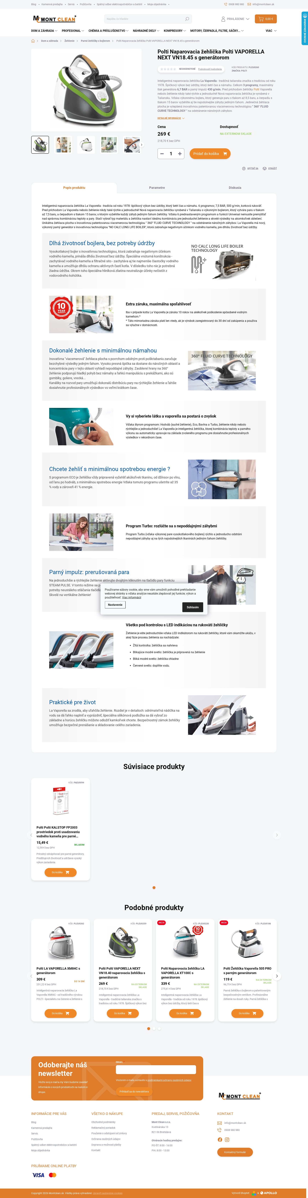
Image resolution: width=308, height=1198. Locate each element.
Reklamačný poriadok (103, 1127)
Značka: (239, 71)
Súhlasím (193, 607)
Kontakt (95, 1150)
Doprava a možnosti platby (106, 1144)
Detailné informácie (169, 118)
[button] (154, 887)
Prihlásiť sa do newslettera (134, 1091)
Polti (256, 89)
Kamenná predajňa (52, 4)
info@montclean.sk (235, 1123)
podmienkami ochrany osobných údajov (169, 1080)
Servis (71, 4)
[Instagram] (227, 1139)
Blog (33, 4)
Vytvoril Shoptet (240, 1193)
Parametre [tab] (157, 188)
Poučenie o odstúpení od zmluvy (109, 1133)
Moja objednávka (156, 4)
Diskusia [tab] (235, 188)
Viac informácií (131, 597)
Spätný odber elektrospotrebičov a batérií (119, 4)
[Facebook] (220, 1139)
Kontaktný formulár (235, 1152)
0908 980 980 (232, 1130)
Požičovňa (85, 4)
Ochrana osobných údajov (105, 1139)
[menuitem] (44, 30)
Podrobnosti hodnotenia (210, 69)
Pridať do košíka (206, 154)
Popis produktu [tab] (74, 188)
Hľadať (187, 18)
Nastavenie (115, 604)
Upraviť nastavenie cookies (107, 1193)
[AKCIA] (185, 942)
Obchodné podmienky (103, 1122)
